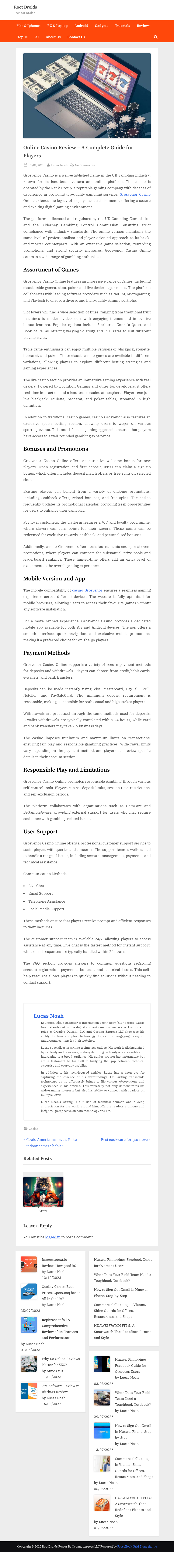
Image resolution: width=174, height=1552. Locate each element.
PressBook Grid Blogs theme (137, 1546)
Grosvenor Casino (135, 194)
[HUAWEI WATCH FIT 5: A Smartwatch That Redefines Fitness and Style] (102, 1503)
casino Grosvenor (87, 590)
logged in (52, 1237)
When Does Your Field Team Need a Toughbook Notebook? (133, 1398)
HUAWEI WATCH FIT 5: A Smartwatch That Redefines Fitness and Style (122, 1331)
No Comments (85, 165)
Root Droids (25, 7)
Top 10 (22, 36)
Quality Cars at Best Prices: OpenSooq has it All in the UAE (61, 1292)
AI (37, 36)
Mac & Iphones (29, 25)
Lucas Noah (59, 165)
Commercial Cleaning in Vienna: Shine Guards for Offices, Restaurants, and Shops (120, 1310)
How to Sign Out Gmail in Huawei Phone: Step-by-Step (134, 1431)
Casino (33, 1129)
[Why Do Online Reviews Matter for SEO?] (29, 1364)
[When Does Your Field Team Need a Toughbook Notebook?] (102, 1398)
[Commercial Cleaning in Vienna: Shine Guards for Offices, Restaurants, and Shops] (102, 1464)
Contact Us (76, 36)
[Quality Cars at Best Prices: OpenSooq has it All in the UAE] (29, 1291)
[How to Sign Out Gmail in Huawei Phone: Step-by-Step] (102, 1431)
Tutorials (122, 25)
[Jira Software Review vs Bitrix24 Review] (29, 1391)
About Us (53, 36)
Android (81, 25)
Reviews (143, 25)
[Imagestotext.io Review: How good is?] (29, 1264)
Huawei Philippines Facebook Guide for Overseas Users (131, 1365)
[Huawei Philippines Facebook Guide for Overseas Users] (102, 1364)
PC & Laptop (57, 25)
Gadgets (101, 25)
